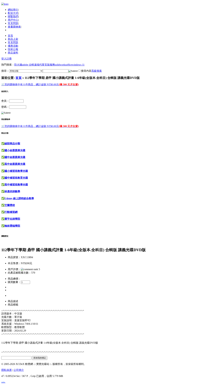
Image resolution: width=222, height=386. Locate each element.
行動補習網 (11, 212)
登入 (4, 58)
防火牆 (18, 64)
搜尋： (5, 70)
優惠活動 (13, 45)
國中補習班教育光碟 (16, 177)
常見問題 (13, 23)
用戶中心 (13, 19)
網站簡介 (13, 9)
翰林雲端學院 (12, 225)
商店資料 (13, 52)
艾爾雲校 (10, 205)
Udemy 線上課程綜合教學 (19, 198)
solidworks (60, 64)
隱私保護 (6, 370)
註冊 (9, 58)
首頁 (10, 35)
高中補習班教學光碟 (16, 184)
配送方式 (13, 13)
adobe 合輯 (28, 64)
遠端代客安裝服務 (44, 64)
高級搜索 (96, 70)
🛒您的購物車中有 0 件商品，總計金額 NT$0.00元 (40, 84)
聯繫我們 (13, 16)
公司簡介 (18, 370)
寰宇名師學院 (12, 218)
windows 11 (78, 64)
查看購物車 (14, 26)
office (69, 64)
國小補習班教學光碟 (16, 171)
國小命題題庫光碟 (15, 150)
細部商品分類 (12, 143)
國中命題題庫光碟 (15, 157)
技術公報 (13, 49)
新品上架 (13, 39)
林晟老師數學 (12, 191)
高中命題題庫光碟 (15, 164)
